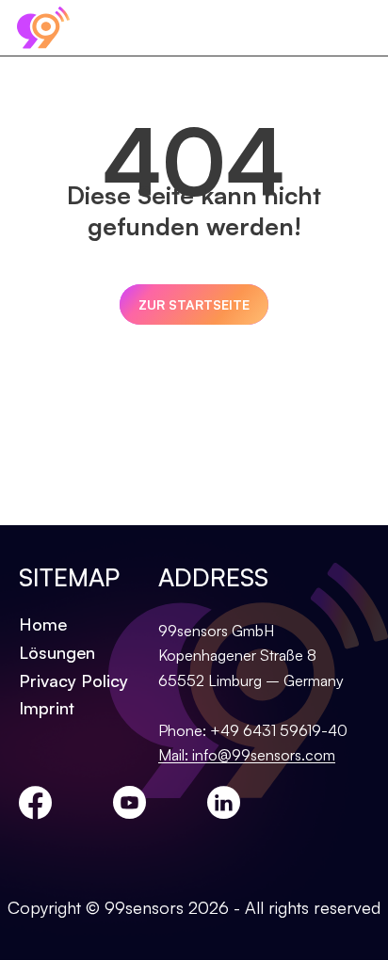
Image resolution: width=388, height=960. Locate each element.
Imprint (46, 707)
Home (43, 624)
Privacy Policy (73, 680)
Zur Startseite (194, 304)
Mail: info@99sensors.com (246, 754)
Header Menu (359, 28)
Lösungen (57, 652)
